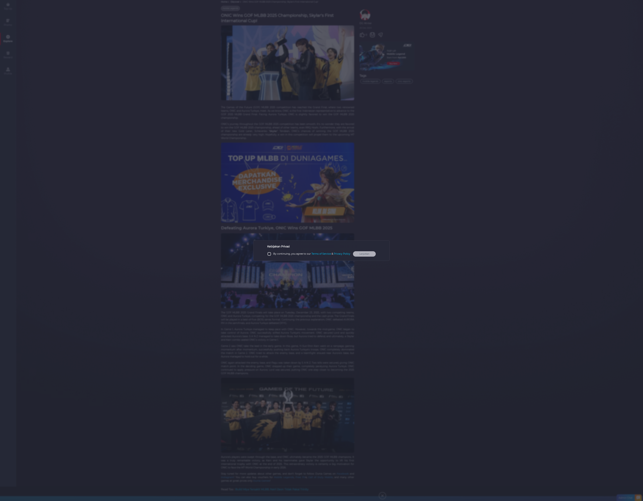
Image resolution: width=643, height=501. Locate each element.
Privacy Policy (342, 253)
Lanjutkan (364, 254)
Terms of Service (321, 253)
